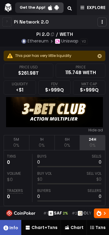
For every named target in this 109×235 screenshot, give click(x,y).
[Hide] (99, 56)
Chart (77, 227)
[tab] (16, 142)
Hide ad (95, 130)
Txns (100, 227)
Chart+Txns (44, 227)
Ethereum (38, 41)
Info (13, 228)
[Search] (70, 7)
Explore (96, 8)
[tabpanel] (54, 178)
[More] (102, 22)
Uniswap (69, 41)
